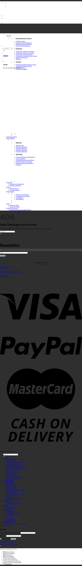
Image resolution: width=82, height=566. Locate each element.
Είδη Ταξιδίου (10, 138)
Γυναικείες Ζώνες (15, 207)
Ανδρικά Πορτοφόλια (22, 194)
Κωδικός (3, 536)
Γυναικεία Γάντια (15, 190)
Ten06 (13, 451)
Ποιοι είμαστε (4, 275)
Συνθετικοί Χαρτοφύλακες (24, 44)
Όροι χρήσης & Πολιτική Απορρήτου (11, 272)
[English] (5, 20)
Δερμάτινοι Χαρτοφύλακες (24, 43)
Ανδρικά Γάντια (14, 188)
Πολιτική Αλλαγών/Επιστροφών (9, 271)
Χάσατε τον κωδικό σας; (7, 542)
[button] (0, 546)
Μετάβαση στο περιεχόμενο (8, 544)
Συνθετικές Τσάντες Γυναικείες (25, 53)
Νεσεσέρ (18, 164)
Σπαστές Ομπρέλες (15, 185)
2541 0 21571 (4, 268)
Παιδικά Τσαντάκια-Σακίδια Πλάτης (20, 210)
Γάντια (8, 187)
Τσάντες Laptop (20, 41)
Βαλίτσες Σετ (20, 145)
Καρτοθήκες (19, 197)
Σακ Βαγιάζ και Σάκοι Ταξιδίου (25, 160)
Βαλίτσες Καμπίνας (21, 150)
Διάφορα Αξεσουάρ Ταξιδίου (24, 163)
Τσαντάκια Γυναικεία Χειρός (24, 54)
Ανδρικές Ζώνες (14, 205)
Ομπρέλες (9, 182)
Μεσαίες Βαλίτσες (21, 148)
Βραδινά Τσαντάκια (22, 57)
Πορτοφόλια (10, 191)
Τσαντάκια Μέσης (11, 137)
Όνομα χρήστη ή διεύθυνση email (10, 533)
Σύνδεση (13, 539)
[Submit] (3, 50)
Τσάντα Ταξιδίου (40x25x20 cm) (25, 157)
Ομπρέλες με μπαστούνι (17, 184)
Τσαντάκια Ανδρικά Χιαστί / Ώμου (26, 64)
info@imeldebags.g (5, 266)
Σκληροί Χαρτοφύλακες (23, 46)
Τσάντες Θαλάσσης (21, 69)
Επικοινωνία (3, 277)
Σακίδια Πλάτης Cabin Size (24, 161)
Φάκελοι (18, 59)
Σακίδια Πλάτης (21, 67)
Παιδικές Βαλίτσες (21, 151)
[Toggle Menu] (3, 34)
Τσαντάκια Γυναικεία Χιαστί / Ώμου (26, 56)
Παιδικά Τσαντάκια (12, 208)
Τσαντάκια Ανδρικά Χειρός (24, 66)
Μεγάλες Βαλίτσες (21, 147)
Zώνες (8, 203)
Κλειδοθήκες (20, 199)
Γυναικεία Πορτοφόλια (23, 196)
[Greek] (4, 18)
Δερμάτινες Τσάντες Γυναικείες (25, 51)
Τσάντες (8, 35)
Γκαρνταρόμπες (20, 158)
